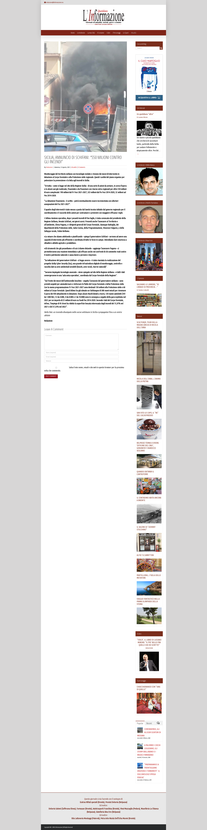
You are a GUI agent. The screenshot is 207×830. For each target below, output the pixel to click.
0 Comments (81, 167)
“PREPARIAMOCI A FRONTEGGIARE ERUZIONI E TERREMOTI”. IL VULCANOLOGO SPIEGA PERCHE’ (148, 771)
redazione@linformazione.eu (54, 2)
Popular (140, 723)
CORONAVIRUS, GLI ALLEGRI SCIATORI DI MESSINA (149, 732)
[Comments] (158, 723)
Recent (149, 723)
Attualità (74, 167)
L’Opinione (140, 278)
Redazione (49, 167)
